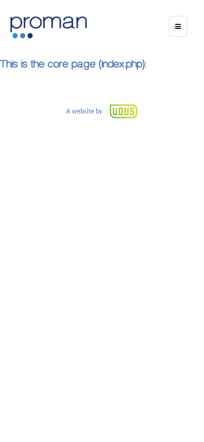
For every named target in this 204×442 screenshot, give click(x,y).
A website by (85, 111)
